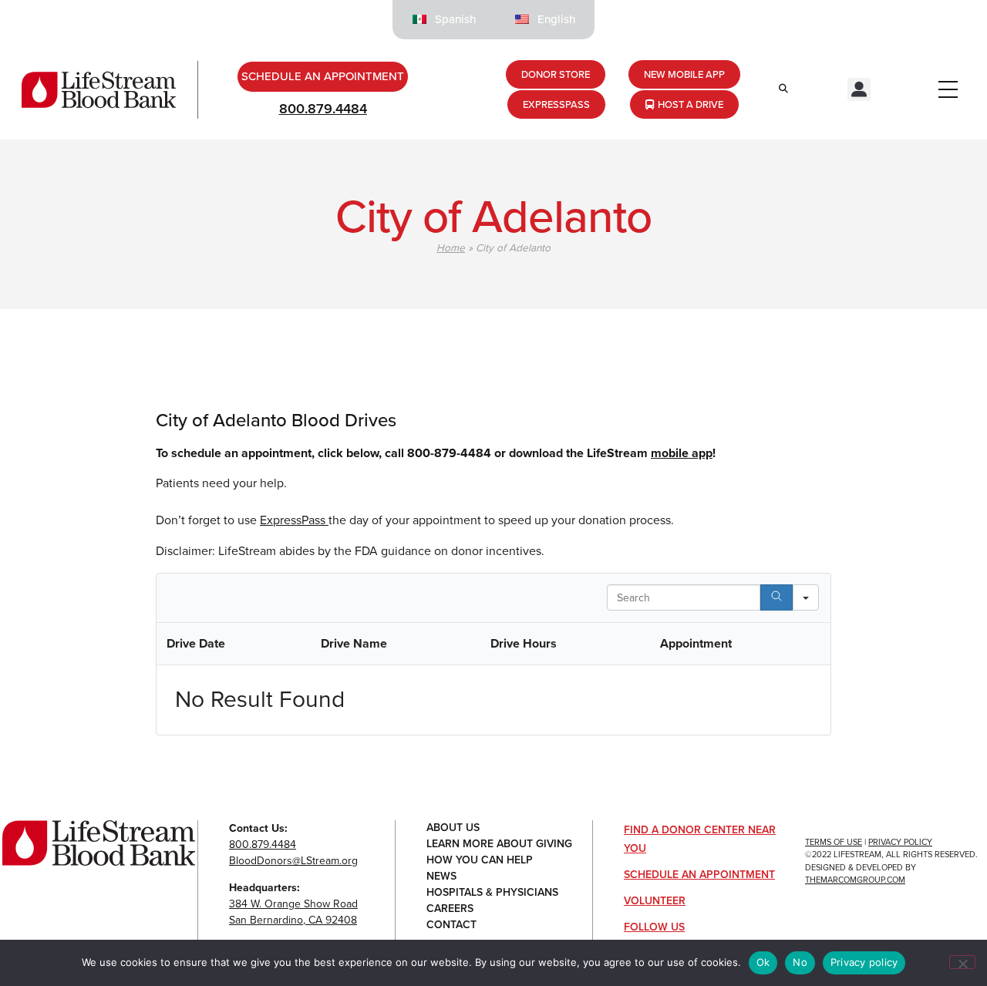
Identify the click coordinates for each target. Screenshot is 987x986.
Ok (763, 962)
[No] (962, 962)
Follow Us (654, 927)
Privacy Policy (900, 842)
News (441, 877)
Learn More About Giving (499, 844)
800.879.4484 (323, 109)
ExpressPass (294, 520)
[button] (859, 89)
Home (450, 247)
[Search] (776, 597)
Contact (451, 925)
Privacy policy (864, 962)
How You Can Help (479, 861)
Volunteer (655, 901)
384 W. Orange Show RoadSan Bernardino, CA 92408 (293, 912)
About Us (453, 828)
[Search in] (806, 597)
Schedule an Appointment (699, 875)
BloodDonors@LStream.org (293, 861)
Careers (449, 909)
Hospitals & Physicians (492, 893)
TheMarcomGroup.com (855, 879)
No (800, 962)
